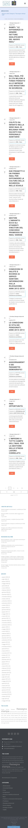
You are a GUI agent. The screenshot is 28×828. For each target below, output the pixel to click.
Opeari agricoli (24, 715)
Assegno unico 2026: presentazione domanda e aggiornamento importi (12, 528)
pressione (19, 711)
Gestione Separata (14, 715)
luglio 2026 (4, 579)
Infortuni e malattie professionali (11, 794)
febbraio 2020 (5, 633)
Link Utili (14, 823)
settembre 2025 (6, 601)
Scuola (17, 721)
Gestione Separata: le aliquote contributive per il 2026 (13, 523)
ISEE (19, 721)
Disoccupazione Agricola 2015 (9, 721)
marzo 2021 (5, 616)
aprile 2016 (4, 664)
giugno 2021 (5, 611)
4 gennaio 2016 (12, 320)
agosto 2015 (5, 674)
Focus (4, 790)
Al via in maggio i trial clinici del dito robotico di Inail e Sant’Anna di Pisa (13, 565)
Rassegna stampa (11, 765)
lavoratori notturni (23, 713)
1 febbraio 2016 (12, 266)
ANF (16, 711)
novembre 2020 (6, 622)
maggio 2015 (5, 681)
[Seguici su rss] (15, 734)
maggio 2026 (5, 583)
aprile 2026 (4, 585)
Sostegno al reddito (7, 807)
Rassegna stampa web (14, 23)
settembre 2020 (6, 624)
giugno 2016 (5, 661)
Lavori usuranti (11, 717)
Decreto (2, 721)
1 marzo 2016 (12, 73)
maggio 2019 (5, 644)
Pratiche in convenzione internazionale (12, 798)
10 (21, 488)
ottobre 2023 (5, 605)
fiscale (5, 715)
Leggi (11, 63)
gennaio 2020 (5, 635)
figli (14, 711)
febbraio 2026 (5, 590)
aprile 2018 (4, 648)
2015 (2, 715)
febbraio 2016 (5, 668)
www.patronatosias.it (9, 748)
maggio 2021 (5, 614)
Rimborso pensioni (4, 717)
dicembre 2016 (5, 659)
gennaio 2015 (5, 690)
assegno (16, 717)
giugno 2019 (5, 642)
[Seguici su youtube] (18, 734)
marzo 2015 (5, 685)
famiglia (18, 713)
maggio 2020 (5, 629)
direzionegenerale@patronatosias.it (13, 746)
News (4, 796)
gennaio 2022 (5, 609)
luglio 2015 (4, 677)
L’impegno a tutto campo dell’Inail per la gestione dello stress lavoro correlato (16, 446)
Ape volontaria (3, 719)
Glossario (14, 825)
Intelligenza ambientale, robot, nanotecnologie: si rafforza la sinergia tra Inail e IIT (12, 546)
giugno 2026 (5, 581)
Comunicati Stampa (8, 788)
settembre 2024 (6, 603)
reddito (17, 719)
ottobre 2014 (5, 696)
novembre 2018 (6, 646)
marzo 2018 (5, 651)
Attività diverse (6, 785)
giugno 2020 (5, 627)
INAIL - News (19, 47)
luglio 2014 (4, 698)
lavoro (15, 719)
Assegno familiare (5, 709)
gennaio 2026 (5, 592)
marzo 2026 (5, 588)
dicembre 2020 (5, 620)
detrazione (25, 717)
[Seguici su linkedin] (12, 734)
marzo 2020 (5, 631)
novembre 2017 (6, 653)
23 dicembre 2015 (12, 359)
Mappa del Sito (14, 822)
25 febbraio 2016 (12, 168)
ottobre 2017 (5, 655)
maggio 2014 (5, 700)
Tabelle (4, 809)
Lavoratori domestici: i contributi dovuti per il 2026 (12, 519)
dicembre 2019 (5, 637)
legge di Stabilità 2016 (16, 769)
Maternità (9, 713)
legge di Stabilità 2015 (23, 719)
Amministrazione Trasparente (9, 777)
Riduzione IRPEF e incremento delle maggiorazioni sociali (12, 514)
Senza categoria (7, 805)
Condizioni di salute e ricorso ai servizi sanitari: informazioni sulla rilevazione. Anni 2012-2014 (16, 279)
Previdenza (12, 316)
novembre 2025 (6, 596)
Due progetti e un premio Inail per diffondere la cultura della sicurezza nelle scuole (17, 178)
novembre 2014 (6, 694)
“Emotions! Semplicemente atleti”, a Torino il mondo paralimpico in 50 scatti (12, 551)
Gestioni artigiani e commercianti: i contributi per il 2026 (13, 509)
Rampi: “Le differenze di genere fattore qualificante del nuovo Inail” (16, 34)
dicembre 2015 (5, 672)
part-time (8, 715)
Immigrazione (6, 792)
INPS (16, 713)
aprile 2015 (4, 683)
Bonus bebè (20, 717)
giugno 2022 (5, 607)
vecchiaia (11, 711)
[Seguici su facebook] (9, 734)
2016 (19, 715)
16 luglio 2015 (12, 401)
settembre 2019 (6, 640)
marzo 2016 (5, 666)
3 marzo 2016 (12, 24)
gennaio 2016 (5, 670)
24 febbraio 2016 (12, 215)
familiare (8, 719)
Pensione (11, 719)
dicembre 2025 (5, 594)
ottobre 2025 (5, 598)
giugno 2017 (5, 657)
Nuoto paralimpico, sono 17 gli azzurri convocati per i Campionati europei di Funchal (13, 540)
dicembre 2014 (5, 692)
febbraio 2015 (5, 687)
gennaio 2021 (5, 618)
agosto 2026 (5, 577)
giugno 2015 (5, 679)
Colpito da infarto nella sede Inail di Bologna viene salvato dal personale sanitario (16, 129)
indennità (13, 713)
